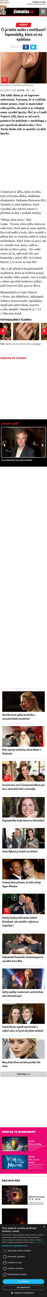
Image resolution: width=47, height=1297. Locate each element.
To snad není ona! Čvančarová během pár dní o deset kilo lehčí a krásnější (23, 787)
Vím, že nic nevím (34, 1160)
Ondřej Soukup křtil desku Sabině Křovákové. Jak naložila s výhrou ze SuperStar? (20, 922)
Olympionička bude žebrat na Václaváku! (23, 820)
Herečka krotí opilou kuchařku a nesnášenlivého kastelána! (18, 717)
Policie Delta (34, 1142)
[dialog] (23, 1260)
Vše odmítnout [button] (23, 1287)
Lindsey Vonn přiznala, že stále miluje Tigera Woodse (21, 884)
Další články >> (23, 1074)
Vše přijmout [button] (23, 1281)
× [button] (44, 1227)
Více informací (39, 1242)
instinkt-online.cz (35, 1203)
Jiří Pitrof (36, 344)
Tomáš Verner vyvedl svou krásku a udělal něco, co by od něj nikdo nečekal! (22, 1029)
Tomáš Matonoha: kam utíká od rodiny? (16, 460)
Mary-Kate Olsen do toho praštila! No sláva (21, 1064)
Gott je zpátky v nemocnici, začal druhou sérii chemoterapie (22, 994)
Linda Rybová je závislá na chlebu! (20, 851)
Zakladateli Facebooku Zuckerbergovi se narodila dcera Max (22, 959)
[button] (23, 1246)
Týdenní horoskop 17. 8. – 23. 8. (36, 1198)
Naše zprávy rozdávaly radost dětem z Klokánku (21, 751)
